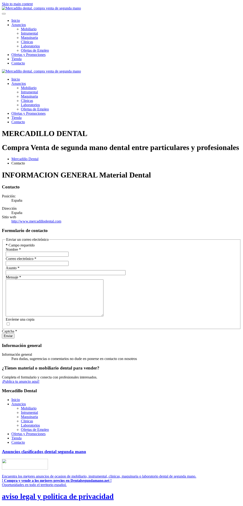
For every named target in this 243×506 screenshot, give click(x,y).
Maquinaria (29, 38)
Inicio (15, 20)
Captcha (9, 331)
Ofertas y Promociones (28, 55)
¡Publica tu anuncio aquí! (20, 381)
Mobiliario (29, 29)
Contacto (18, 63)
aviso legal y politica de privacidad (58, 496)
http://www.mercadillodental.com (36, 221)
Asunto (12, 268)
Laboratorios (30, 46)
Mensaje (13, 277)
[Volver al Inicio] (41, 8)
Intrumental (29, 33)
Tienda (16, 59)
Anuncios (18, 25)
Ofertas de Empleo (35, 50)
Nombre (13, 249)
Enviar (8, 336)
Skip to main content (17, 4)
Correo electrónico (21, 259)
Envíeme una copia (20, 319)
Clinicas (27, 42)
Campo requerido (20, 245)
